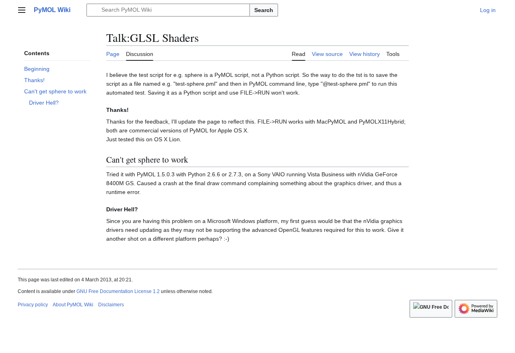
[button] (21, 10)
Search (263, 10)
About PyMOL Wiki (73, 305)
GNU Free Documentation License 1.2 (118, 291)
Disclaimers (111, 305)
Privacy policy (33, 305)
